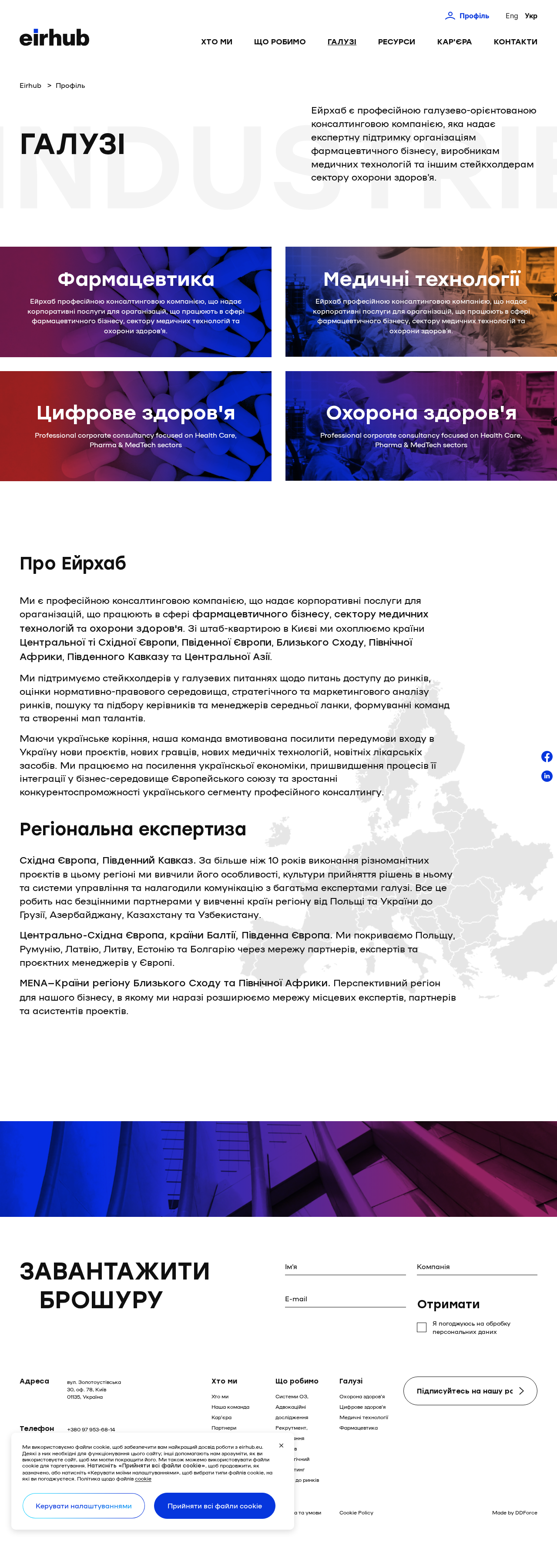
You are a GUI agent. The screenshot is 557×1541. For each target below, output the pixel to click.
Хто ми (216, 42)
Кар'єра (454, 42)
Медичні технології (363, 1417)
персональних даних (465, 1331)
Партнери (223, 1427)
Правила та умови (298, 1512)
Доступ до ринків (297, 1480)
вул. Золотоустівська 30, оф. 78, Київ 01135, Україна (94, 1389)
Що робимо (280, 42)
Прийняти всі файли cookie (215, 1505)
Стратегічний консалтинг (292, 1464)
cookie (143, 1478)
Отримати (448, 1304)
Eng (512, 15)
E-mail (296, 1299)
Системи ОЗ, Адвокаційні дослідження (292, 1406)
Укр (531, 15)
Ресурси (396, 42)
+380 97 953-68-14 (91, 1429)
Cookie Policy (356, 1512)
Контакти (515, 42)
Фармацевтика (358, 1427)
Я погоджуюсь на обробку (471, 1327)
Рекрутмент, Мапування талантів (291, 1437)
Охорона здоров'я (362, 1396)
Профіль (474, 15)
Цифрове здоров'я (362, 1407)
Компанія (433, 1267)
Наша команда (230, 1407)
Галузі (342, 42)
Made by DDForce (514, 1512)
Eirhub (30, 85)
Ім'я (291, 1267)
